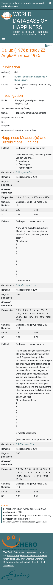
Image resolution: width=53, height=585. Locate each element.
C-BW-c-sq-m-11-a (25, 444)
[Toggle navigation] (3, 39)
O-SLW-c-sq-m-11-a (26, 285)
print (49, 45)
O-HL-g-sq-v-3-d (24, 172)
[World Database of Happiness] (6, 23)
